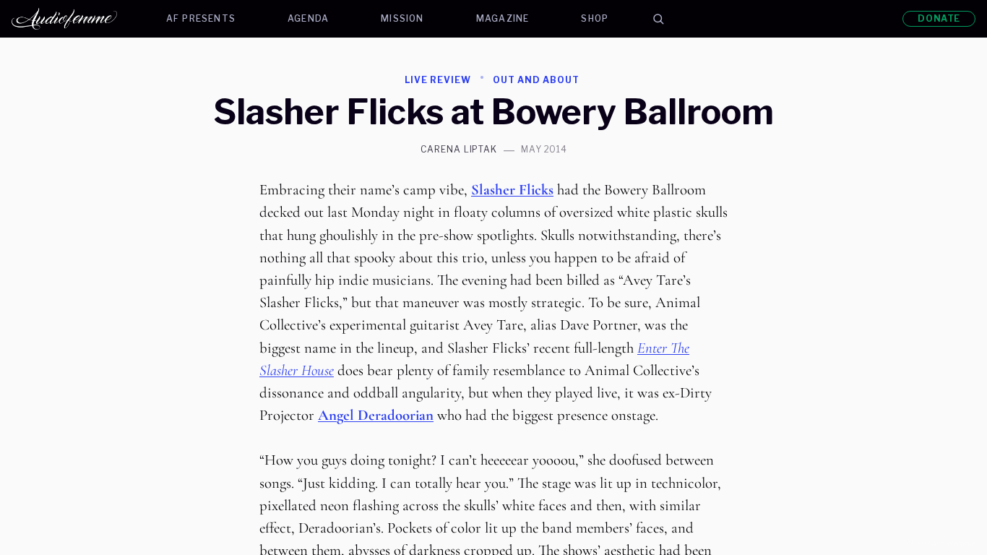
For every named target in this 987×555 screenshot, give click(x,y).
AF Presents (201, 18)
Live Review (438, 79)
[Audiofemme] (76, 19)
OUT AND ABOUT (536, 79)
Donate (939, 18)
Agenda (308, 18)
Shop (594, 18)
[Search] (658, 19)
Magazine (503, 18)
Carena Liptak (459, 149)
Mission (402, 18)
